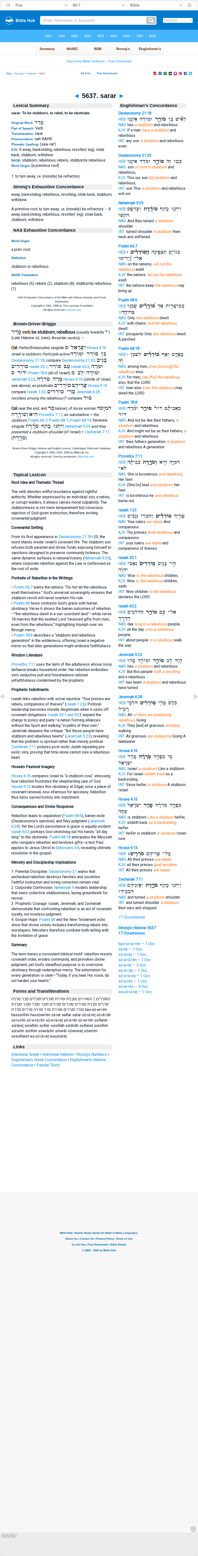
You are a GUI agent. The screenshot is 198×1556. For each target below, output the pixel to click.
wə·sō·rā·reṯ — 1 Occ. (135, 992)
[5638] (192, 707)
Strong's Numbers (92, 1054)
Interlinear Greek (25, 1054)
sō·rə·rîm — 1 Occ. (133, 981)
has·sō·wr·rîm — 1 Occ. (137, 944)
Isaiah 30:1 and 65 (63, 714)
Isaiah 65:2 (80, 366)
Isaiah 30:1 (38, 366)
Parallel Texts (48, 1065)
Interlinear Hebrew (57, 1054)
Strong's (19, 73)
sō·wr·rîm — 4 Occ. (133, 986)
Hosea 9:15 (97, 385)
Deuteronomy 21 (63, 871)
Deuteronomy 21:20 (78, 360)
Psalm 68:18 (60, 837)
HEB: (122, 119)
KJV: (122, 130)
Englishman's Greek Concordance (39, 1059)
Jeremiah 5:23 (23, 379)
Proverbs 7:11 (51, 414)
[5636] (6, 707)
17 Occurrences (131, 917)
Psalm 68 (22, 603)
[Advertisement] (99, 1162)
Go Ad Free (9, 1535)
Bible (9, 73)
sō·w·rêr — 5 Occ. (132, 965)
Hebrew (31, 73)
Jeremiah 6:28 (88, 392)
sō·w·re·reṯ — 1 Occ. (134, 976)
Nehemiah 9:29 (77, 426)
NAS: (122, 125)
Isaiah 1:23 (36, 392)
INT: (121, 141)
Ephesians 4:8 (67, 847)
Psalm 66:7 (37, 420)
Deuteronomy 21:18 (27, 360)
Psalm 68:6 (72, 815)
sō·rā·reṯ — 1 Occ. (132, 954)
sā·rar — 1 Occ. (130, 949)
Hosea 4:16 (96, 347)
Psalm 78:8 (37, 373)
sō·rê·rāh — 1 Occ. (133, 970)
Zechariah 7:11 (97, 432)
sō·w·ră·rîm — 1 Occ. (135, 960)
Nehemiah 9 (64, 887)
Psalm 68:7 (58, 420)
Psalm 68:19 (80, 420)
